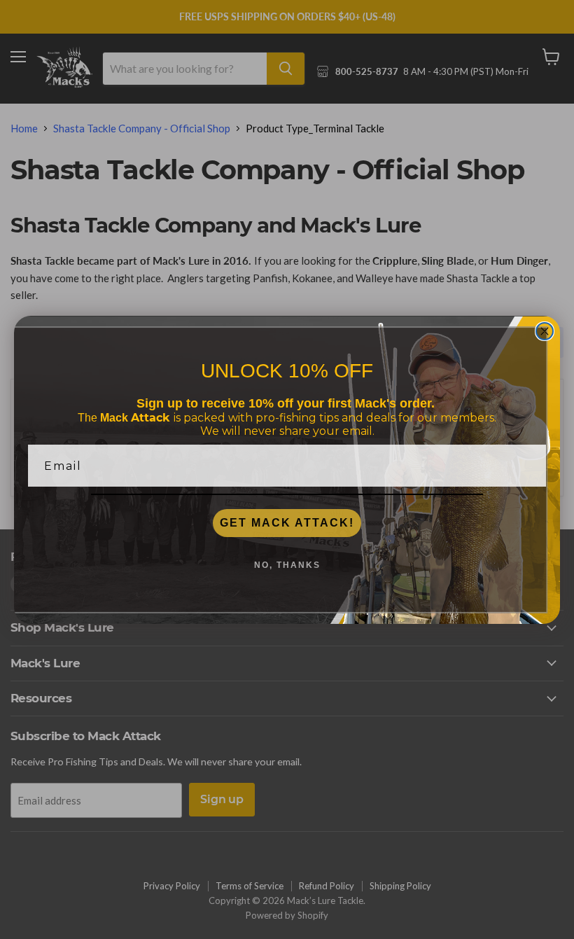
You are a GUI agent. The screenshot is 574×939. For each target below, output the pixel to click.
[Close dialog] (544, 331)
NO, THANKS (287, 565)
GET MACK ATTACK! (287, 523)
